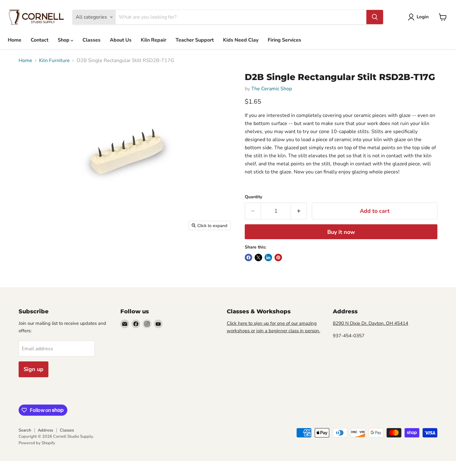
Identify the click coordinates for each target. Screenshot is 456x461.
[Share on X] (258, 257)
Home (14, 40)
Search (25, 430)
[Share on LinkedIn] (268, 257)
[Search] (374, 17)
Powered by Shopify (37, 443)
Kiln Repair (153, 40)
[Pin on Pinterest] (278, 257)
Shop (64, 40)
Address (45, 430)
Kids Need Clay (240, 40)
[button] (419, 17)
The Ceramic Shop (271, 88)
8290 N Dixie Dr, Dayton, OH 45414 (370, 323)
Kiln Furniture (54, 60)
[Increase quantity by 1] (299, 211)
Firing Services (284, 40)
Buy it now (341, 232)
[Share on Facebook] (248, 257)
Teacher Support (195, 40)
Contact (39, 40)
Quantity (253, 197)
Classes (92, 40)
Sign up (33, 369)
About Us (121, 40)
